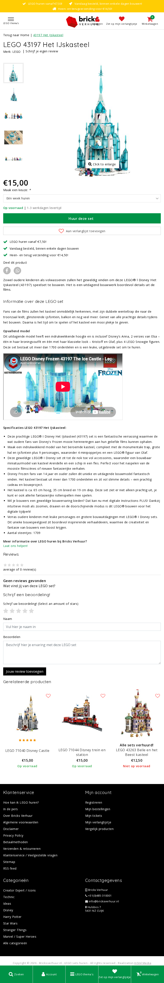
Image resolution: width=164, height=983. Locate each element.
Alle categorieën (15, 943)
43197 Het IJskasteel (48, 35)
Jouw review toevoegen (24, 671)
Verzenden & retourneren (22, 849)
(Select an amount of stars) (41, 604)
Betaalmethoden (15, 842)
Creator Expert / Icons (19, 890)
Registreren (93, 802)
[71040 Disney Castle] (27, 713)
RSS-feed (10, 868)
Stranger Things (14, 930)
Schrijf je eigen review (42, 51)
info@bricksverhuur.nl (104, 901)
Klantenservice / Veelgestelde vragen (30, 855)
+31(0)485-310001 (99, 895)
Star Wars (10, 923)
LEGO (16, 52)
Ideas (7, 903)
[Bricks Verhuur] (82, 21)
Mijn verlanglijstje (98, 822)
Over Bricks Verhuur (17, 816)
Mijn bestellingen (97, 809)
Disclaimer (11, 829)
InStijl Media (142, 963)
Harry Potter (12, 917)
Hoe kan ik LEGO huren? (21, 802)
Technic (9, 897)
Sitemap (9, 862)
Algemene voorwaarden (20, 822)
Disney (8, 910)
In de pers (10, 809)
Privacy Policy (13, 835)
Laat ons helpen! (15, 546)
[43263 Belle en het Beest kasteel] (137, 713)
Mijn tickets (93, 816)
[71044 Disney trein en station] (82, 713)
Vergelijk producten (99, 829)
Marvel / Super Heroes (19, 936)
